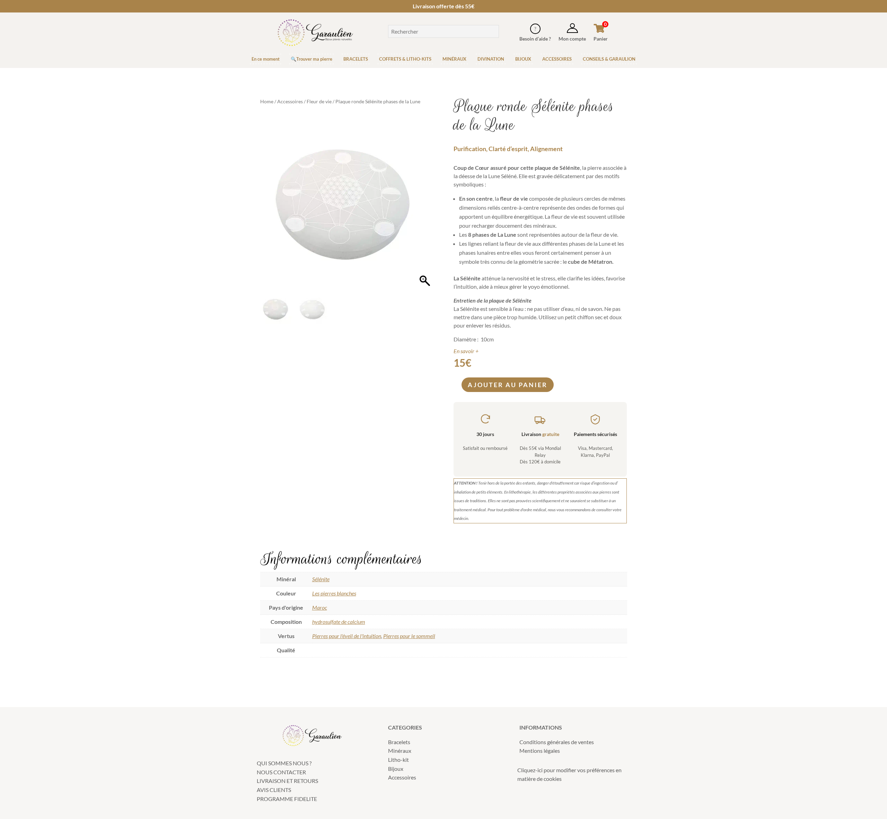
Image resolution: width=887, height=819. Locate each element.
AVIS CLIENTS (274, 789)
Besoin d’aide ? (535, 39)
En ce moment (266, 59)
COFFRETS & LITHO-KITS (405, 59)
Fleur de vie (319, 101)
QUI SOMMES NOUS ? (284, 763)
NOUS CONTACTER (281, 772)
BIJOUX (523, 59)
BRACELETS (355, 59)
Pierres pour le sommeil (409, 636)
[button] (425, 206)
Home (266, 101)
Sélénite (321, 579)
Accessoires (290, 101)
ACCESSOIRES (557, 59)
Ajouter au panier (507, 385)
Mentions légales (539, 750)
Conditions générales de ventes (556, 742)
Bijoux (395, 768)
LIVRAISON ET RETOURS (287, 780)
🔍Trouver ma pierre (311, 59)
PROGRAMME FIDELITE (287, 798)
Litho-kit (398, 759)
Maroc (319, 607)
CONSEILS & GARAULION (609, 59)
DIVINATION (490, 59)
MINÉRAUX (454, 59)
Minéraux (399, 750)
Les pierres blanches (334, 593)
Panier (601, 39)
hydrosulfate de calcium (338, 621)
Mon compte (572, 39)
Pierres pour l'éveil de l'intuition (346, 636)
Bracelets (399, 742)
